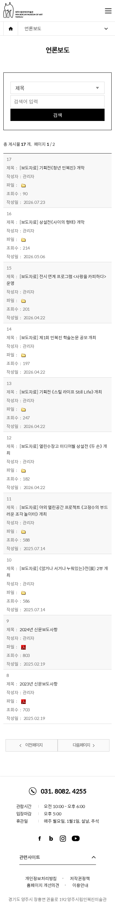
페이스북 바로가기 (39, 838)
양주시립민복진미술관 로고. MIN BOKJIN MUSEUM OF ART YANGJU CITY (23, 10)
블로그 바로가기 (51, 838)
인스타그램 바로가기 (62, 838)
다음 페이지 (81, 745)
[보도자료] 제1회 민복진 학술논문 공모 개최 (58, 337)
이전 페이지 (33, 745)
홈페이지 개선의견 (43, 885)
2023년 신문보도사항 (39, 684)
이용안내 (80, 885)
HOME (11, 28)
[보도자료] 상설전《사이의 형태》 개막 (52, 222)
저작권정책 (80, 878)
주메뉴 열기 (108, 10)
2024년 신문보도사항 (39, 629)
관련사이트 (29, 857)
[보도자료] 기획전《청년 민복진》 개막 (52, 168)
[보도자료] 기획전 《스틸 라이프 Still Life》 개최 (61, 392)
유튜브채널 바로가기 (75, 838)
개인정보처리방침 (41, 878)
